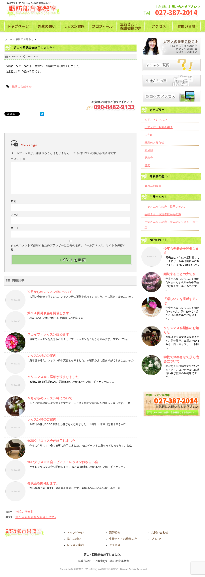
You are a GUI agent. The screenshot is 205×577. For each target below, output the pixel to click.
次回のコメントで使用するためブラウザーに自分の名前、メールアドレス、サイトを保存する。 (68, 247)
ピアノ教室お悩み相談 (159, 127)
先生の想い (74, 538)
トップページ (75, 532)
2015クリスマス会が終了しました (51, 441)
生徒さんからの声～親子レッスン (166, 206)
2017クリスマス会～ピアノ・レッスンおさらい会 (62, 462)
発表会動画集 (153, 186)
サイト (15, 228)
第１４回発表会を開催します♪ (49, 313)
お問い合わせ (159, 532)
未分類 (149, 150)
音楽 (147, 165)
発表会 (149, 157)
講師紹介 (114, 532)
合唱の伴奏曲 (24, 512)
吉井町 (149, 135)
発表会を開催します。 (43, 483)
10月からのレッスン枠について (49, 292)
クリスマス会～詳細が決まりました (53, 377)
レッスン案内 (75, 545)
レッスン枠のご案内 (41, 356)
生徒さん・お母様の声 (123, 538)
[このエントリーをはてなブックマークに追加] (42, 114)
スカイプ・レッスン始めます (48, 334)
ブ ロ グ (156, 538)
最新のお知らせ (22, 86)
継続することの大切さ (180, 274)
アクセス (114, 545)
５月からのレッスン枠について (49, 398)
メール (15, 214)
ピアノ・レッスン (156, 119)
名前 (13, 201)
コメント (18, 159)
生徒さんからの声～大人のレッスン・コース (171, 225)
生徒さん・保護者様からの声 (163, 214)
